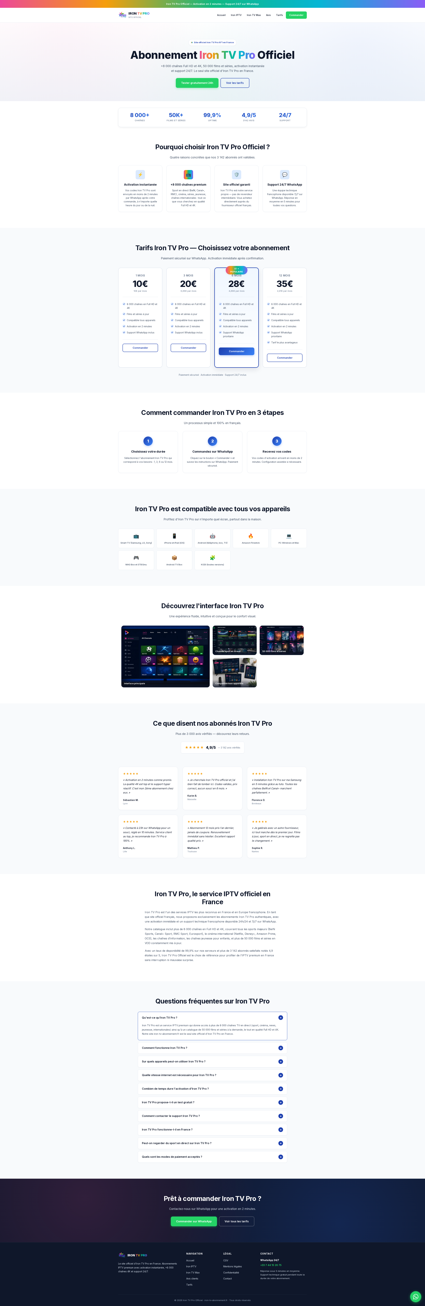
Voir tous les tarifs (237, 1221)
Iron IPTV (191, 1266)
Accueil (190, 1260)
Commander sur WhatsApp (194, 1221)
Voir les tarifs (235, 83)
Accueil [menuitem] (221, 15)
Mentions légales (232, 1266)
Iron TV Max (193, 1272)
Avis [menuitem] (268, 15)
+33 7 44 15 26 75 (271, 1265)
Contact (227, 1278)
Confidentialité (231, 1272)
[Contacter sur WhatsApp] (415, 1296)
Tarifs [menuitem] (279, 15)
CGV (225, 1260)
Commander (140, 347)
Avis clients (192, 1278)
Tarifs (189, 1284)
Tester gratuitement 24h (197, 83)
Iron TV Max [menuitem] (254, 15)
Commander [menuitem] (296, 15)
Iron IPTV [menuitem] (236, 15)
